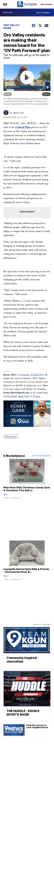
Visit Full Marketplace (41, 456)
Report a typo (11, 436)
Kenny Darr (18, 112)
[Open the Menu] (4, 4)
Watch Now (46, 4)
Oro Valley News (11, 26)
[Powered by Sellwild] (46, 624)
